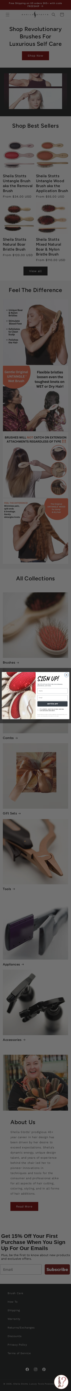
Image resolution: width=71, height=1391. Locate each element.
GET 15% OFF (52, 704)
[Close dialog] (66, 675)
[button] (61, 1382)
